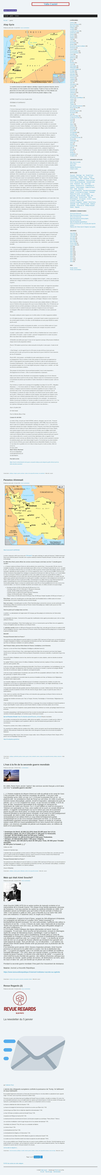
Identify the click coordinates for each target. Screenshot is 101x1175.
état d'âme (73, 26)
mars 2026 (73, 241)
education (26, 979)
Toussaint (72, 175)
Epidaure (92, 203)
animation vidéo (90, 182)
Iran (84, 175)
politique (11, 473)
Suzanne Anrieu (83, 197)
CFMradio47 (28, 555)
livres (14, 979)
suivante (37, 1157)
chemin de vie (80, 205)
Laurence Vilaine (74, 178)
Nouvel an (80, 189)
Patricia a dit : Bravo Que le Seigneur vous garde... (83, 227)
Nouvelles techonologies (89, 190)
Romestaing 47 (74, 198)
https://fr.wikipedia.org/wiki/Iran (11, 739)
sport (71, 82)
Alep (82, 183)
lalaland (85, 202)
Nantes (72, 207)
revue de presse (13, 1150)
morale (72, 152)
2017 (71, 259)
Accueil (6, 15)
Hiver (71, 189)
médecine (72, 57)
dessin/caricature (74, 111)
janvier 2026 (73, 245)
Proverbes (72, 127)
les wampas (82, 198)
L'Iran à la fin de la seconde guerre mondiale (27, 764)
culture (41, 756)
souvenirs (21, 979)
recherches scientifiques (76, 97)
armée (26, 871)
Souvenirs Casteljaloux (76, 202)
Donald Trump (89, 175)
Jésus (85, 177)
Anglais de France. (90, 187)
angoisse (72, 187)
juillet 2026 (73, 235)
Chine (71, 183)
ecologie (72, 71)
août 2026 (72, 233)
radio (71, 121)
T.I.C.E (72, 182)
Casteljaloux (81, 180)
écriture (11, 979)
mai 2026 (72, 238)
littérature (23, 871)
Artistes (55, 756)
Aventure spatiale (74, 69)
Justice (26, 473)
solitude (72, 192)
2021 (71, 253)
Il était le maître (74, 168)
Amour (72, 130)
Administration (57, 1171)
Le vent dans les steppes (81, 192)
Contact (17, 15)
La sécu (89, 198)
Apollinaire (72, 205)
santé (71, 109)
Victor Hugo (88, 183)
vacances (72, 91)
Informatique (73, 180)
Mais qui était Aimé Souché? (18, 877)
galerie (11, 15)
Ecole (71, 150)
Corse (71, 64)
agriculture (73, 96)
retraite (92, 178)
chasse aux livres (90, 180)
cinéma (72, 22)
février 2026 (73, 243)
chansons (59, 756)
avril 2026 (72, 240)
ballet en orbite (74, 197)
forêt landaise (73, 177)
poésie (20, 756)
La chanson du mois (75, 137)
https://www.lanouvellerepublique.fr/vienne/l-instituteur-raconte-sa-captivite (32, 972)
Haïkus (90, 197)
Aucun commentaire (25, 27)
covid (71, 119)
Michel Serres (92, 202)
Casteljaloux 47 (89, 185)
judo (71, 114)
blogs (71, 59)
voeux (71, 142)
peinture (22, 473)
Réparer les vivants (75, 194)
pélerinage (79, 175)
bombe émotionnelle (80, 182)
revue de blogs (74, 116)
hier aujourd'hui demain (33, 473)
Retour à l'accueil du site (10, 10)
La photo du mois (74, 31)
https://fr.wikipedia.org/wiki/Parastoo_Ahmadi (22, 716)
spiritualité (72, 203)
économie (72, 112)
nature (72, 124)
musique (72, 62)
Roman (72, 139)
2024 (71, 248)
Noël (81, 178)
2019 (71, 256)
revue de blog (52, 1150)
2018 (71, 258)
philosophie (73, 67)
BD (71, 61)
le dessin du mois (74, 117)
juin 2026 (72, 236)
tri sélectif (72, 200)
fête (71, 147)
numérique (73, 42)
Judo (78, 203)
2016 (71, 261)
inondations (73, 154)
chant (30, 756)
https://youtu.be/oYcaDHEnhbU (12, 550)
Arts (71, 87)
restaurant (73, 47)
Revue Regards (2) (13, 986)
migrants (81, 177)
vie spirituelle (42, 473)
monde (23, 756)
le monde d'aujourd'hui (76, 190)
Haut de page (48, 1171)
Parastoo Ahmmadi (13, 480)
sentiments (16, 756)
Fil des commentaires (75, 269)
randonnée (86, 178)
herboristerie (73, 140)
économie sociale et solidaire (77, 46)
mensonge (73, 195)
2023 (71, 250)
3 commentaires (24, 767)
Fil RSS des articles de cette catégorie (13, 1163)
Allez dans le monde (75, 162)
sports (71, 102)
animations (73, 84)
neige (88, 195)
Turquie (90, 177)
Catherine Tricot (10, 1085)
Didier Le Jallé (80, 200)
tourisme (72, 72)
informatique (73, 66)
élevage (72, 149)
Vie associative (74, 51)
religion (15, 473)
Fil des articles (73, 268)
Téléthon (72, 185)
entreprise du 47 (80, 185)
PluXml (57, 1170)
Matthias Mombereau (75, 167)
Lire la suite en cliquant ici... (11, 1147)
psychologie (73, 135)
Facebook (72, 129)
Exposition (72, 89)
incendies (72, 134)
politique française (90, 205)
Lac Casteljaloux (85, 194)
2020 (71, 254)
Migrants (77, 207)
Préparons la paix (84, 203)
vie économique (74, 52)
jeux (71, 122)
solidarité (34, 756)
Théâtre (72, 104)
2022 (71, 251)
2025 (71, 246)
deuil (71, 144)
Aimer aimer (73, 163)
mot (92, 195)
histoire (30, 979)
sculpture (72, 155)
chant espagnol (80, 187)
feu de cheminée (81, 195)
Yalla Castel (50, 4)
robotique (92, 192)
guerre (19, 473)
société (22, 1150)
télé (71, 39)
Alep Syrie (9, 24)
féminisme (73, 76)
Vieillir (75, 189)
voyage (72, 86)
